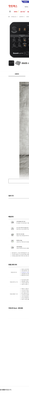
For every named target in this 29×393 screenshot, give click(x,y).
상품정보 (17, 74)
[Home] (9, 16)
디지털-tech (13, 16)
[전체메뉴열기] (10, 11)
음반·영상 (22, 11)
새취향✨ (16, 11)
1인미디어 (21, 16)
